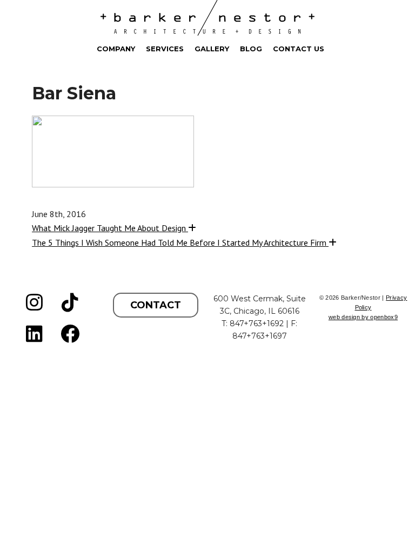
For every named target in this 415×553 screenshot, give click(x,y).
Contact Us (298, 48)
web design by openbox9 (363, 317)
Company (116, 48)
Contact (155, 305)
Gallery (212, 48)
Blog (251, 48)
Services (165, 48)
